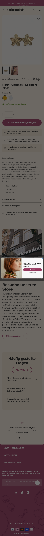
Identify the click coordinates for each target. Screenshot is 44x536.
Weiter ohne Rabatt (32, 272)
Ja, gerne (32, 269)
